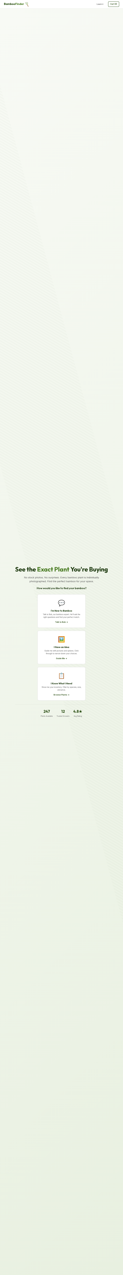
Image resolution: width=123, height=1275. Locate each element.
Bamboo (14, 4)
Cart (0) (113, 4)
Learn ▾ (100, 4)
